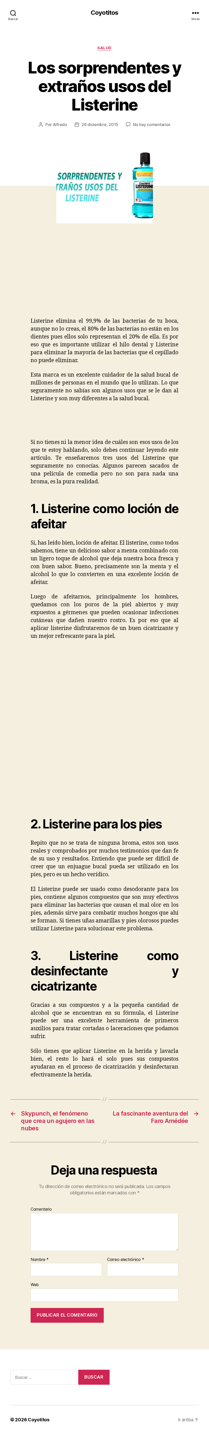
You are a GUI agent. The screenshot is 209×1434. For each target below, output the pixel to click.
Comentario (41, 1209)
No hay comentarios (151, 124)
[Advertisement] (74, 279)
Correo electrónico (125, 1259)
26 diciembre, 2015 (100, 124)
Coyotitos (104, 13)
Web (35, 1284)
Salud (104, 48)
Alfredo (60, 124)
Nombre (40, 1259)
